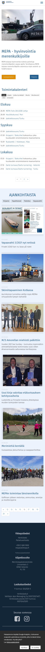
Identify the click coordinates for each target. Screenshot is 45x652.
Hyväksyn (24, 647)
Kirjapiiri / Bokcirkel (14, 135)
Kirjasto (34, 77)
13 (11, 509)
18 (33, 509)
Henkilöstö (22, 538)
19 (37, 509)
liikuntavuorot (35, 95)
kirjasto (9, 95)
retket (3, 98)
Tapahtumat (16, 201)
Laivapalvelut (8, 77)
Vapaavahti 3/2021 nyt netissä (18, 242)
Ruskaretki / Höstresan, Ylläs (18, 142)
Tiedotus (27, 201)
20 (4, 514)
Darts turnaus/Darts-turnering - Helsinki (23, 165)
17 (28, 509)
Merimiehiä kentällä (13, 445)
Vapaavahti (37, 201)
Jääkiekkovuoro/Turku (15, 118)
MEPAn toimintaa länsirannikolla (20, 493)
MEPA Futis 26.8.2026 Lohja (17, 111)
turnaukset (10, 98)
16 (24, 509)
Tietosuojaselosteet (22, 553)
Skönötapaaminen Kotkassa (17, 290)
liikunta (28, 95)
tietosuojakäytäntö (13, 642)
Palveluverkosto (22, 540)
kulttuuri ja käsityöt (18, 95)
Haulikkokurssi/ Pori (14, 114)
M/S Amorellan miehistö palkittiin (21, 340)
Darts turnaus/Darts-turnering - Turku (22, 169)
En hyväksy (35, 647)
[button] (41, 2)
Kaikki (4, 95)
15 (20, 509)
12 (7, 509)
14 (16, 509)
